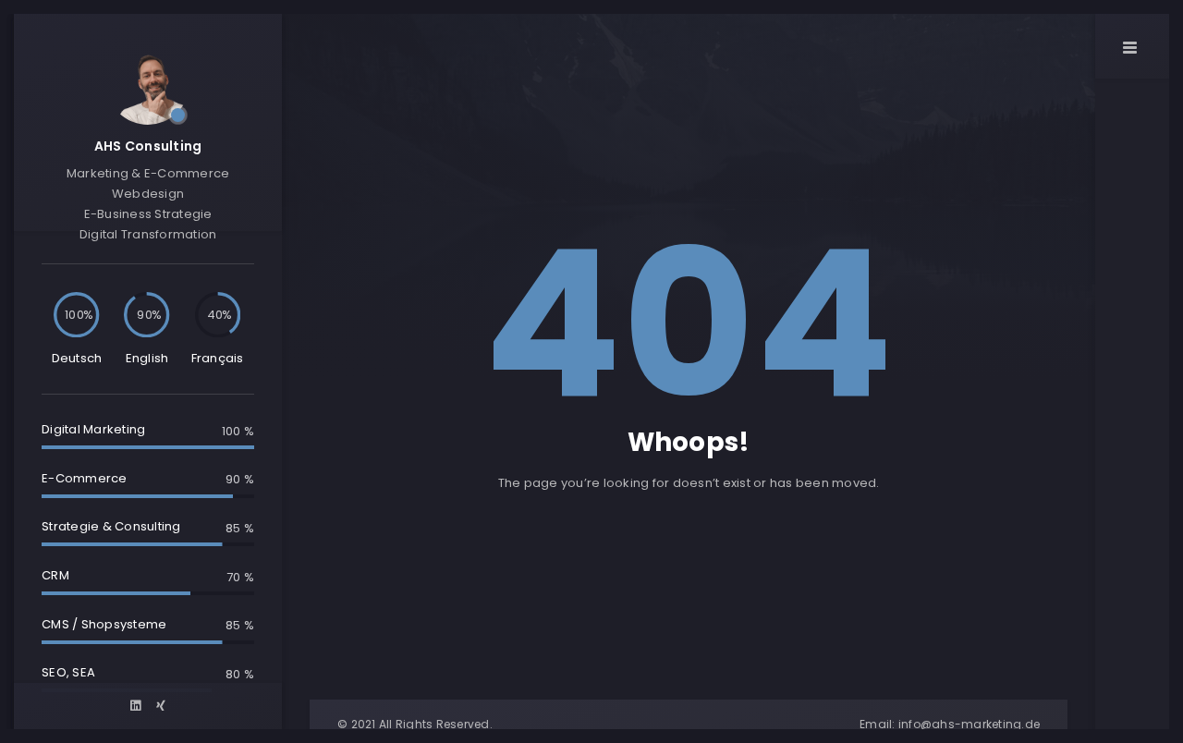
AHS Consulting (148, 146)
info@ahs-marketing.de (969, 724)
